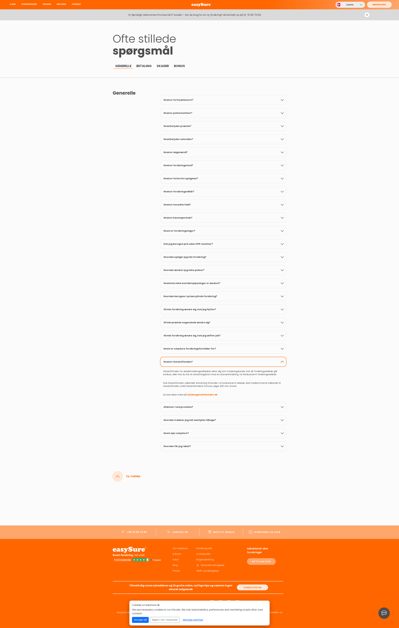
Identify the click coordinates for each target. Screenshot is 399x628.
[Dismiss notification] (367, 14)
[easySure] (210, 4)
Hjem (13, 4)
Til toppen (133, 476)
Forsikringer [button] (29, 4)
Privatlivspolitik (204, 548)
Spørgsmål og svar (267, 532)
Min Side (61, 4)
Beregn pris (379, 4)
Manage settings (193, 620)
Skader (47, 4)
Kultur (176, 559)
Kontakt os (180, 532)
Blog (175, 565)
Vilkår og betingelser (207, 570)
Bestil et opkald (223, 532)
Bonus (179, 66)
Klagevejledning (205, 559)
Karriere (177, 554)
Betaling (144, 66)
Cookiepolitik (203, 554)
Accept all (140, 620)
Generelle (123, 66)
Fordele (76, 4)
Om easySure (180, 548)
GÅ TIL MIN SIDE (261, 561)
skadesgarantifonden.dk (202, 394)
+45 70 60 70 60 (137, 532)
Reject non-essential (164, 620)
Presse (176, 570)
